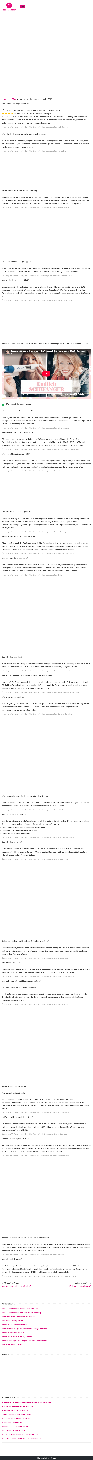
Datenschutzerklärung (46, 1458)
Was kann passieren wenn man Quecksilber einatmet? (22, 1438)
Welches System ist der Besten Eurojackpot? (19, 1406)
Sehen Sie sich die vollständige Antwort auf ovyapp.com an (48, 1004)
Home (5, 99)
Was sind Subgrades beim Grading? (16, 1286)
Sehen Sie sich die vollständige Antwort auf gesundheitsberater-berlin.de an (54, 692)
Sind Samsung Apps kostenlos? (14, 1430)
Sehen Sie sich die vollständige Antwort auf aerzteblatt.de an (49, 1156)
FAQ (14, 99)
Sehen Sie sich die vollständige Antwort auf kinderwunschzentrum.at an (53, 1276)
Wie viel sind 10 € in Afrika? (12, 1422)
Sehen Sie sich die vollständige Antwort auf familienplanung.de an (51, 276)
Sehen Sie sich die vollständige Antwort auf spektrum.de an (48, 859)
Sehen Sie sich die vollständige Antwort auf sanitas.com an (48, 1134)
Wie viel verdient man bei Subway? (15, 1410)
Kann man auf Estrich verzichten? (14, 1325)
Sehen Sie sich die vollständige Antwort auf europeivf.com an (49, 208)
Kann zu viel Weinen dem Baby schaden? (17, 1337)
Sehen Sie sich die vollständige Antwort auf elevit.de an (47, 575)
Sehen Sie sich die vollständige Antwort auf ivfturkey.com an (49, 1113)
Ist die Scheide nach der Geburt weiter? (17, 1414)
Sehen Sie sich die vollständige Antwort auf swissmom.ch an (49, 428)
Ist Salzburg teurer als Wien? (79, 1286)
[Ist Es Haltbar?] (9, 6)
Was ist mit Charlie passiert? (12, 1321)
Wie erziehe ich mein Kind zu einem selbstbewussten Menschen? (26, 1402)
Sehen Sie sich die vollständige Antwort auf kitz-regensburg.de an (51, 714)
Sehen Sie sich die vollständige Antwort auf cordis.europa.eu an (50, 532)
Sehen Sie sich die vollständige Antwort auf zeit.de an (46, 1255)
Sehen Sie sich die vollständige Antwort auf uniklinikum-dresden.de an (52, 810)
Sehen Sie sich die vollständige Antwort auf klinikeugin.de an (49, 958)
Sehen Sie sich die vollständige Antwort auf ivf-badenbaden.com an (51, 553)
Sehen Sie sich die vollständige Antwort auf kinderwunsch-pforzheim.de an (54, 449)
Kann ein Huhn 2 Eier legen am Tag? (15, 1426)
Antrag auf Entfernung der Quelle (15, 127)
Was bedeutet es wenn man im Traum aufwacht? (20, 1309)
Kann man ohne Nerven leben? (13, 1333)
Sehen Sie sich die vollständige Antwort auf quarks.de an (47, 151)
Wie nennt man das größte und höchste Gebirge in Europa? (25, 1329)
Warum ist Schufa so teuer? (12, 1345)
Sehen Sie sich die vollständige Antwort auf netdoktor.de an (48, 127)
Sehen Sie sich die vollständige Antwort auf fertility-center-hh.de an (51, 976)
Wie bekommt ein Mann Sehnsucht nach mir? (19, 1317)
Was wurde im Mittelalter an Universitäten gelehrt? (21, 1434)
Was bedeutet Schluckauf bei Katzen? (16, 1418)
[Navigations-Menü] (22, 6)
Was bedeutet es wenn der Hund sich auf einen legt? (22, 1313)
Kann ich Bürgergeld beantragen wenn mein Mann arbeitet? (24, 1341)
